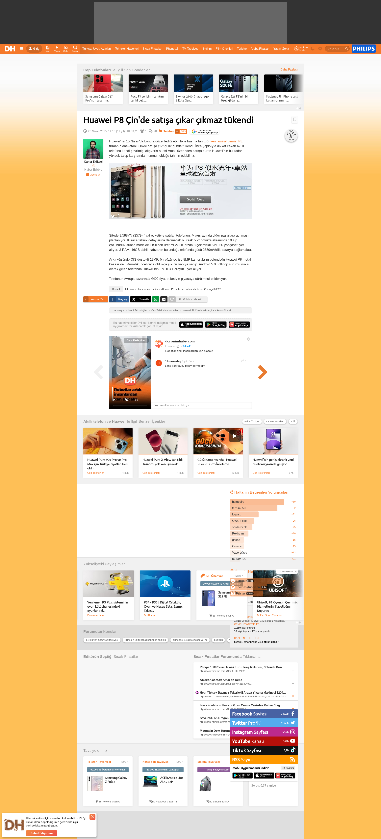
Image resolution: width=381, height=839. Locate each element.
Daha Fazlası (289, 69)
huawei (238, 641)
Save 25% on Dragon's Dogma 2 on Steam (229, 717)
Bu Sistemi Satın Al (219, 801)
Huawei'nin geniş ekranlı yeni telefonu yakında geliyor (273, 461)
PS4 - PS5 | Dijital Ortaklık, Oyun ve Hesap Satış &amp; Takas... (163, 606)
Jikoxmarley (173, 361)
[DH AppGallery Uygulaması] (285, 775)
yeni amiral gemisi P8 (226, 141)
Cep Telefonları (97, 70)
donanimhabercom (180, 341)
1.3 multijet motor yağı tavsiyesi (102, 640)
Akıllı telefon (94, 421)
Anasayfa (119, 310)
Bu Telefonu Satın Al (223, 615)
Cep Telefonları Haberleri (165, 310)
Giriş (36, 48)
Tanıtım (290, 768)
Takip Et (187, 346)
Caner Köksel (93, 161)
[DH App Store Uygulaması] (264, 775)
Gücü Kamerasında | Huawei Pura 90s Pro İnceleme (217, 461)
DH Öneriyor (214, 575)
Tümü (238, 576)
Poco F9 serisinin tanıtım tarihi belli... (147, 98)
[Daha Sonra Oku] (295, 119)
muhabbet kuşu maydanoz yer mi (190, 640)
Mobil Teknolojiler (137, 310)
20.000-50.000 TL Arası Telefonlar (222, 583)
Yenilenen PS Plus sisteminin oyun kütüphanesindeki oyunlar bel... (107, 606)
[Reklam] (364, 48)
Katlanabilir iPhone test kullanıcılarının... (282, 98)
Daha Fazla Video (136, 340)
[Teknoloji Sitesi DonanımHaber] (10, 49)
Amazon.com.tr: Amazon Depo (221, 679)
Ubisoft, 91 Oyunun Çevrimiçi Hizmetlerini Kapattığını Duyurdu (277, 606)
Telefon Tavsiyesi (99, 761)
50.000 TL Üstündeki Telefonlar (107, 769)
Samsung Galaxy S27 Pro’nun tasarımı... (99, 98)
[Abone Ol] (93, 174)
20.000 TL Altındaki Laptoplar (163, 769)
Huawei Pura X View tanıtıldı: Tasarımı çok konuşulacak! (162, 461)
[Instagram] (159, 343)
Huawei (118, 421)
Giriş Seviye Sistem (218, 769)
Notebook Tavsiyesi (155, 761)
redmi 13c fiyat (252, 421)
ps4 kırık (218, 640)
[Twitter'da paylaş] (113, 216)
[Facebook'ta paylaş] (118, 216)
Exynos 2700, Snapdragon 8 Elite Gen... (193, 98)
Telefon (169, 131)
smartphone (250, 641)
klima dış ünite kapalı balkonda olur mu (145, 640)
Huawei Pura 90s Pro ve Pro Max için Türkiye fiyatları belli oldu (107, 463)
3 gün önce (188, 361)
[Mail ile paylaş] (163, 299)
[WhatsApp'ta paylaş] (155, 299)
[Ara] (347, 49)
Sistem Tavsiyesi (208, 761)
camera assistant (275, 421)
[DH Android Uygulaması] (242, 775)
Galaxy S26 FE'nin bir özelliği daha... (235, 98)
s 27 (293, 421)
